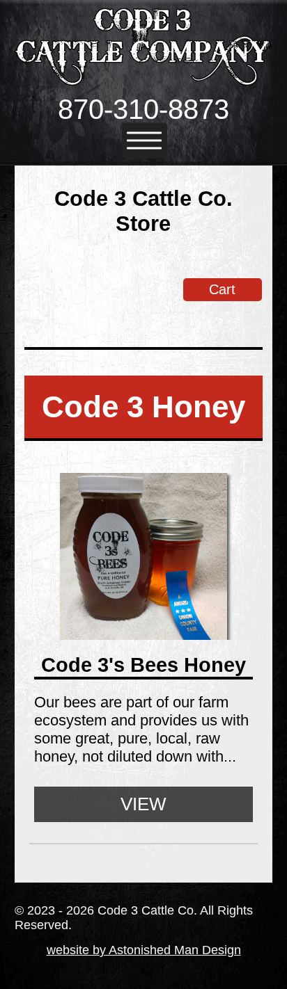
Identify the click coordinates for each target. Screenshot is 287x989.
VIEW (143, 804)
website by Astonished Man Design (144, 950)
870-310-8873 (143, 109)
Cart (222, 289)
